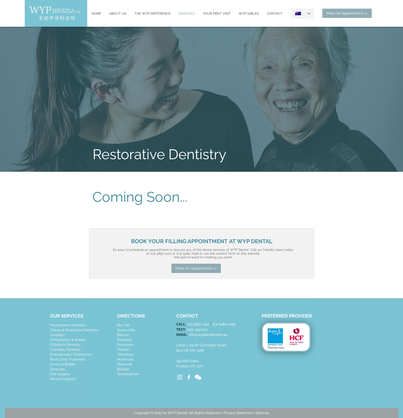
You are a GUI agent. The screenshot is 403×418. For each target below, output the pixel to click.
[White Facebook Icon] (188, 377)
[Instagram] (179, 377)
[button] (198, 377)
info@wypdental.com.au (208, 335)
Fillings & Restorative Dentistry (74, 330)
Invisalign (57, 335)
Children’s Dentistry (65, 345)
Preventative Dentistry (68, 325)
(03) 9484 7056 (224, 324)
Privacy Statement (239, 413)
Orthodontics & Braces (68, 340)
